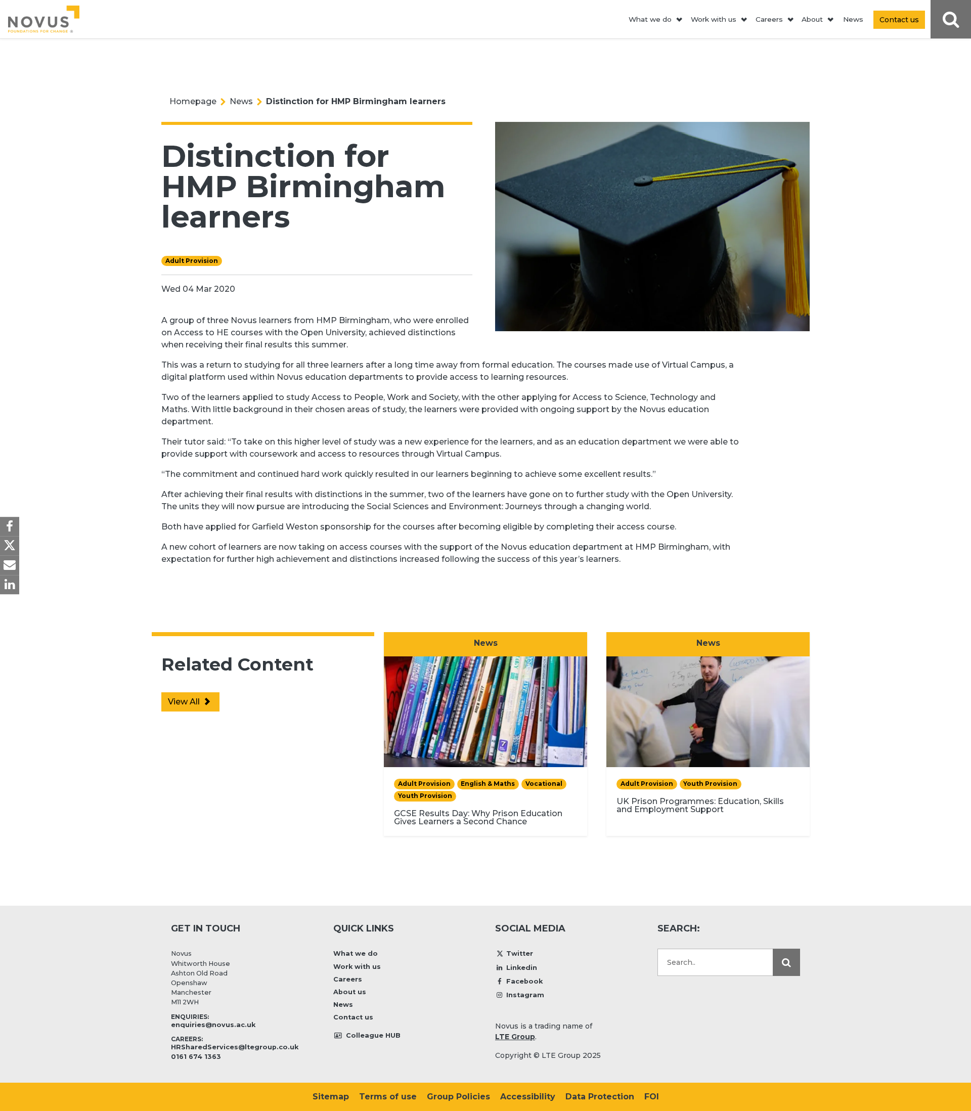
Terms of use (388, 1096)
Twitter (519, 953)
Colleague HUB (372, 1035)
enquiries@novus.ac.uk (213, 1025)
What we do (355, 953)
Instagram (525, 995)
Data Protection (599, 1096)
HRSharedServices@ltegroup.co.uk (234, 1047)
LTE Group (515, 1036)
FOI (651, 1096)
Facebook (524, 981)
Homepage (192, 101)
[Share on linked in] (9, 584)
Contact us (353, 1017)
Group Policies (458, 1096)
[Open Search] (951, 19)
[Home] (43, 19)
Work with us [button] (713, 19)
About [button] (812, 19)
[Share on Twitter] (9, 545)
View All (185, 701)
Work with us (357, 966)
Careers (347, 979)
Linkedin (521, 967)
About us (349, 992)
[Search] (786, 962)
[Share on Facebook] (9, 526)
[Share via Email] (9, 565)
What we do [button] (650, 19)
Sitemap (331, 1096)
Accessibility (527, 1096)
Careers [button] (769, 19)
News (853, 19)
